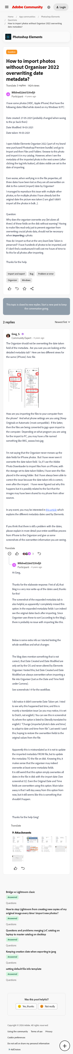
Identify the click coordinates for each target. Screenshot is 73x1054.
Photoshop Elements (50, 16)
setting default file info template (23, 968)
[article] (36, 444)
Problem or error (46, 273)
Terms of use (36, 1031)
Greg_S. (16, 334)
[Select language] (49, 7)
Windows (26, 280)
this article (51, 509)
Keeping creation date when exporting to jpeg (31, 951)
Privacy (48, 1031)
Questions (12, 20)
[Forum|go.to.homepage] (27, 7)
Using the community (17, 1031)
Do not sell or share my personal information (28, 1043)
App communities (27, 16)
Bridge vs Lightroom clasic (20, 891)
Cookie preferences (16, 1037)
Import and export (16, 273)
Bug (31, 273)
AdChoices (16, 1049)
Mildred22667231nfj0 (23, 92)
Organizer (12, 280)
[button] (6, 8)
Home (10, 16)
